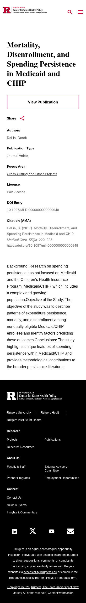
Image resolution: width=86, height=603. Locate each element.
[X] (33, 531)
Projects (12, 439)
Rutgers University (19, 412)
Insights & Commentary (22, 512)
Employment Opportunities (62, 478)
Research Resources (20, 447)
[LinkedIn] (14, 531)
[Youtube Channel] (51, 531)
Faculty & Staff (16, 466)
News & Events (17, 505)
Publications (53, 439)
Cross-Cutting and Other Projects (32, 174)
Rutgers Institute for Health (24, 420)
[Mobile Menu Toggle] (80, 12)
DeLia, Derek (17, 138)
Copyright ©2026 (18, 587)
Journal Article (17, 156)
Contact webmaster (60, 593)
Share (11, 118)
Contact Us (14, 497)
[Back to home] (39, 396)
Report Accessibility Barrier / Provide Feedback (39, 578)
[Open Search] (69, 12)
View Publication (43, 102)
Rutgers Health (50, 412)
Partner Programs (18, 478)
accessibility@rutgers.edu (40, 572)
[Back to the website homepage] (25, 10)
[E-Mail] (70, 531)
